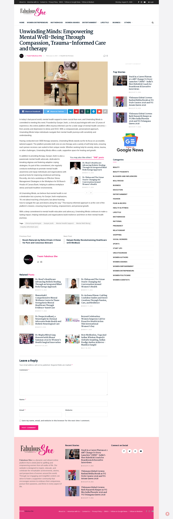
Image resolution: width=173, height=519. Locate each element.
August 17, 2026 (135, 127)
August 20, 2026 (135, 108)
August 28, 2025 (41, 345)
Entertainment (89, 22)
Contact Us (43, 2)
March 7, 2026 (87, 329)
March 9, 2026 (41, 327)
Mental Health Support (65, 223)
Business (116, 22)
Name (22, 399)
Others (127, 22)
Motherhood (57, 22)
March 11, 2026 (88, 187)
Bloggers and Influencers (125, 176)
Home (21, 22)
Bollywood (118, 181)
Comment (24, 370)
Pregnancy (118, 226)
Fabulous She (29, 511)
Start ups (117, 248)
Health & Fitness (66, 56)
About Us (22, 2)
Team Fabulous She (34, 56)
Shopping (117, 235)
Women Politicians (122, 275)
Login (152, 2)
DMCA (61, 2)
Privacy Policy (53, 2)
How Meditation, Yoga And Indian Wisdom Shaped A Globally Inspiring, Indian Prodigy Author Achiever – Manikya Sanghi (93, 340)
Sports (116, 244)
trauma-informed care (29, 227)
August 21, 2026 (135, 92)
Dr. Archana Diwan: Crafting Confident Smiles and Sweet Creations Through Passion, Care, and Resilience (94, 299)
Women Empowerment (123, 266)
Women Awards (72, 22)
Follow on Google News (72, 2)
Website (68, 410)
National (117, 221)
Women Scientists (121, 280)
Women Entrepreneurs (37, 22)
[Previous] (87, 192)
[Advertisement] (133, 45)
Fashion (116, 199)
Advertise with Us (33, 2)
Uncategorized (120, 253)
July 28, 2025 (86, 348)
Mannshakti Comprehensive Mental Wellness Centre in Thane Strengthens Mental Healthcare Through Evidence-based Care (47, 301)
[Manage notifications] (167, 514)
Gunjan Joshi (49, 223)
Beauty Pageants (121, 172)
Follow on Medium (88, 2)
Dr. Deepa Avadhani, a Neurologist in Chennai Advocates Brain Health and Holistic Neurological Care (48, 320)
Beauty (116, 167)
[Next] (91, 192)
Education (118, 190)
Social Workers (120, 239)
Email (22, 410)
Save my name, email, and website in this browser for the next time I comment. (56, 420)
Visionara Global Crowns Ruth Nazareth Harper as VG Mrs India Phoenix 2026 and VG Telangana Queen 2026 (140, 118)
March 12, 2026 (88, 173)
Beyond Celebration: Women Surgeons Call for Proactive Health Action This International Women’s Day (93, 321)
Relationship (119, 230)
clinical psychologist (33, 223)
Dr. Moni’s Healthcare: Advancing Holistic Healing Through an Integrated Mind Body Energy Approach (94, 166)
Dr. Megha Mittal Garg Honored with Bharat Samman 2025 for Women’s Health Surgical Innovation (48, 339)
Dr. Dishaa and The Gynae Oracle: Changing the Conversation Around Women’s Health (93, 181)
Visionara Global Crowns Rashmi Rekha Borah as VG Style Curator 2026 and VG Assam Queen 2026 (141, 101)
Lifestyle (105, 22)
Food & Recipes (119, 203)
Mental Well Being (83, 223)
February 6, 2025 (52, 56)
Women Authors (120, 257)
